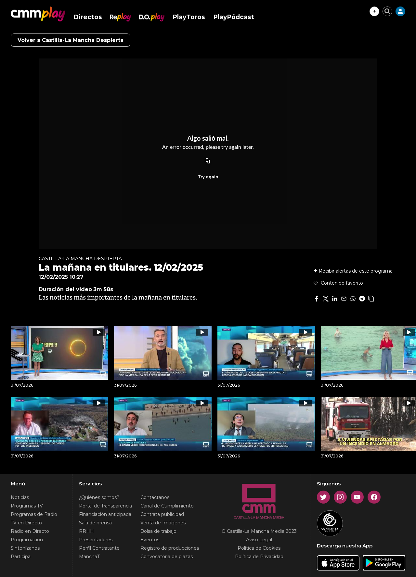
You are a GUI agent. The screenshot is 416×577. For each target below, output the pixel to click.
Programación (27, 540)
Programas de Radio (34, 514)
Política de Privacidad (259, 556)
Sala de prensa (95, 523)
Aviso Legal (259, 540)
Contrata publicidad (162, 514)
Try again (208, 176)
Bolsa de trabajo (158, 531)
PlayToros (189, 17)
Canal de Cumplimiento (167, 506)
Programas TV (27, 506)
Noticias (20, 497)
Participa (21, 556)
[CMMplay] (38, 13)
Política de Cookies (259, 548)
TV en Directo (26, 523)
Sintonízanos (25, 548)
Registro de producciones (169, 548)
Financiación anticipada (105, 514)
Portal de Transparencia (105, 506)
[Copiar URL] (208, 161)
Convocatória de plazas (166, 556)
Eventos (149, 540)
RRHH (86, 531)
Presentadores (95, 540)
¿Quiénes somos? (99, 497)
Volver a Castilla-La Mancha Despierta (71, 40)
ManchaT (89, 556)
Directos (87, 17)
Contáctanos (154, 497)
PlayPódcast (233, 17)
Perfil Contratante (99, 548)
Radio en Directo (30, 531)
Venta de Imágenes (163, 523)
